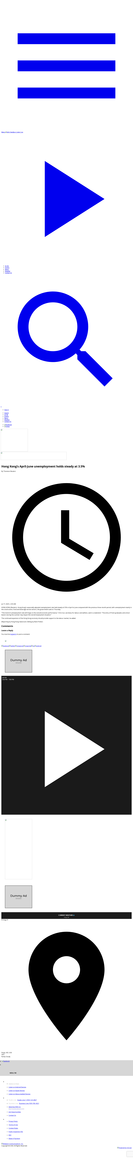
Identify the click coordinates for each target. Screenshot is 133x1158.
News (7, 269)
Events (7, 268)
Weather (7, 271)
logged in (13, 634)
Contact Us (8, 273)
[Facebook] (8, 425)
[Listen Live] (66, 747)
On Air (7, 266)
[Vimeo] (7, 426)
